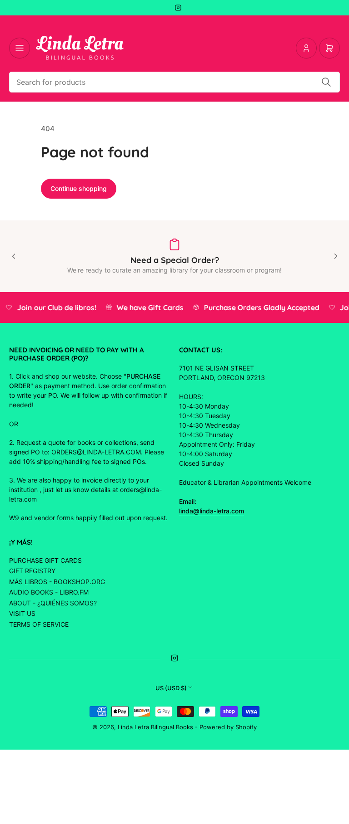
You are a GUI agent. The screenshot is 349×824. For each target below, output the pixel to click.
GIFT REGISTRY (32, 571)
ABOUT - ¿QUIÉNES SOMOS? (53, 603)
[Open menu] (19, 48)
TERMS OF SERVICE (39, 624)
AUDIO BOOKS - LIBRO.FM (49, 592)
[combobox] (174, 82)
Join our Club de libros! (54, 307)
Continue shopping (78, 188)
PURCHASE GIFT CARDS (45, 560)
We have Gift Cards (148, 307)
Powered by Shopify (228, 727)
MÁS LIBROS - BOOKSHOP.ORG (57, 581)
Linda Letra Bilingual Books (155, 727)
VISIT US (22, 613)
